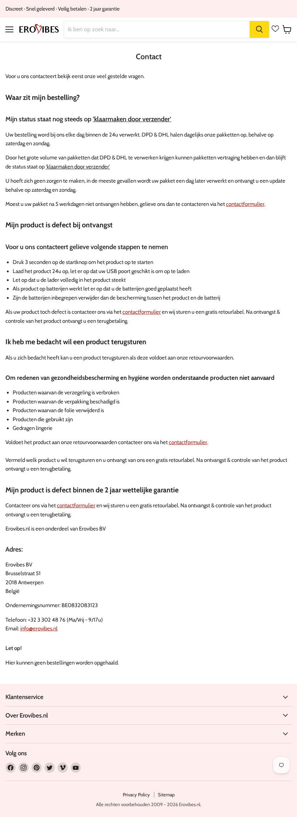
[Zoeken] (259, 29)
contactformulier (245, 204)
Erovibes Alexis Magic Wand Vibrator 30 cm (83, 810)
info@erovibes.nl (39, 628)
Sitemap (166, 794)
